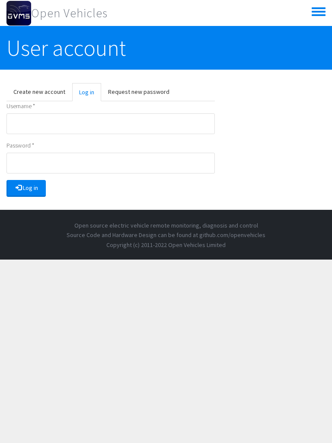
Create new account (39, 92)
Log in (90, 94)
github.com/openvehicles (232, 235)
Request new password (138, 92)
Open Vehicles (69, 13)
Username (20, 106)
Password (20, 145)
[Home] (18, 13)
